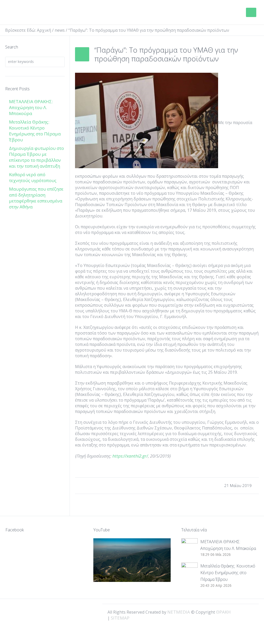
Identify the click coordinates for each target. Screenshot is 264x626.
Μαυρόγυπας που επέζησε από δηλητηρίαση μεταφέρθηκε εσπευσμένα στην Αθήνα (36, 198)
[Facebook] (233, 611)
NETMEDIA (178, 612)
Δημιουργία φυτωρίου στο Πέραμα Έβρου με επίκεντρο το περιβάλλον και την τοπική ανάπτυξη (36, 157)
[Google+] (242, 611)
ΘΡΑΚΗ (26, 13)
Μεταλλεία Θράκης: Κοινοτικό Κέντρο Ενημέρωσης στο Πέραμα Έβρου (35, 131)
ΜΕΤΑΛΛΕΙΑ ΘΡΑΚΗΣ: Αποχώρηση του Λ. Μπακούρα (31, 107)
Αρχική (44, 30)
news (60, 30)
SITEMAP (120, 618)
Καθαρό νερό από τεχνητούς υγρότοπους (32, 177)
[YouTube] (251, 611)
